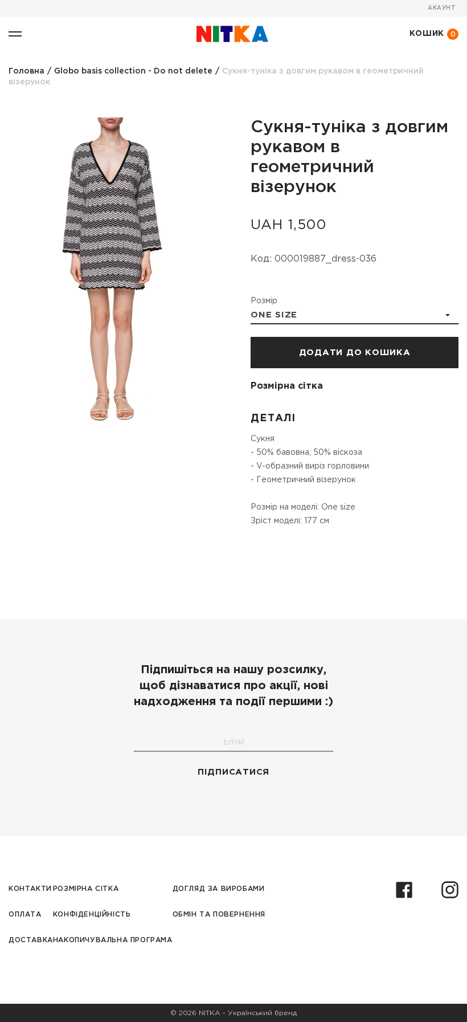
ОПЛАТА (25, 914)
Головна (26, 71)
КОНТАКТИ (30, 889)
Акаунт (442, 8)
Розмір (264, 301)
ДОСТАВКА (31, 940)
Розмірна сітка (287, 386)
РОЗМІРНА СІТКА (85, 889)
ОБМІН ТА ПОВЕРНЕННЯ (219, 914)
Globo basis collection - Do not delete (133, 71)
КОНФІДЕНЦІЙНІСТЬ (92, 914)
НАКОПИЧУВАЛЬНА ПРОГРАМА (113, 940)
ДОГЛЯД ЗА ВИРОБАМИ (219, 889)
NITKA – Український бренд (248, 1013)
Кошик (432, 34)
